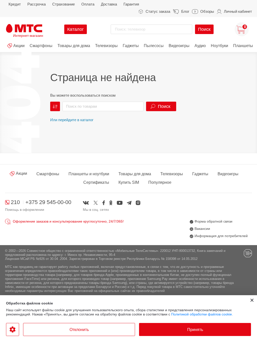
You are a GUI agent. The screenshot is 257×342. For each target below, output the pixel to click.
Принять (195, 329)
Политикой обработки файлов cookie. (202, 314)
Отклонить (79, 329)
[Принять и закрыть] (252, 300)
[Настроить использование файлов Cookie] (12, 329)
